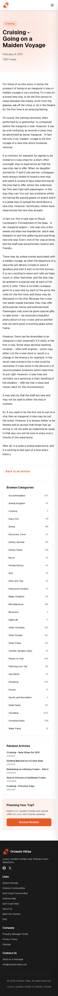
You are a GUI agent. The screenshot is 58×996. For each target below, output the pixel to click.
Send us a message (13, 959)
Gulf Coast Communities (15, 893)
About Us (7, 908)
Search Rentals (10, 882)
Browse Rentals (29, 822)
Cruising (10, 23)
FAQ (5, 919)
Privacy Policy (10, 939)
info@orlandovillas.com (15, 964)
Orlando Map (9, 898)
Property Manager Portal (15, 934)
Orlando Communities (14, 888)
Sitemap (7, 944)
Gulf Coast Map (11, 903)
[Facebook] (4, 868)
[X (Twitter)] (10, 868)
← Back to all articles (16, 471)
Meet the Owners (11, 914)
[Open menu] (52, 5)
